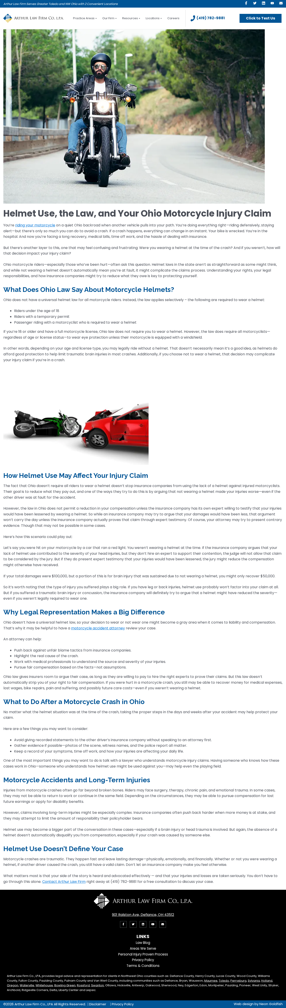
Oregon (12, 985)
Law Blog (143, 942)
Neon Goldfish (271, 1004)
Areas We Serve (143, 948)
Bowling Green (65, 985)
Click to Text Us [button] (260, 18)
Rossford (83, 985)
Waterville (27, 985)
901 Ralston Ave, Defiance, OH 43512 (143, 914)
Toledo (224, 980)
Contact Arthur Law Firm (64, 881)
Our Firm (108, 18)
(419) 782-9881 (211, 18)
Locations (153, 18)
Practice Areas (84, 18)
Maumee (210, 980)
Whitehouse (44, 985)
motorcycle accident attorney (98, 628)
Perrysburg (238, 980)
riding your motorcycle (35, 225)
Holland (266, 980)
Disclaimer (97, 1004)
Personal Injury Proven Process (143, 954)
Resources (130, 18)
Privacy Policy (143, 959)
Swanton (97, 985)
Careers (173, 18)
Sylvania (254, 980)
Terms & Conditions (143, 965)
